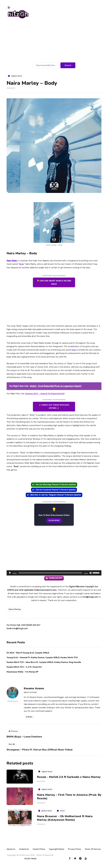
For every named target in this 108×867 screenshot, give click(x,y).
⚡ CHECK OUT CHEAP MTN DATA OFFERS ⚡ (54, 406)
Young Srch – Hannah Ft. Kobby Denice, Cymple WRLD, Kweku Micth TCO (42, 657)
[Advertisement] (54, 42)
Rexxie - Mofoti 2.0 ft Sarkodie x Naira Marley (69, 777)
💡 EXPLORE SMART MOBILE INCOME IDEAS (54, 282)
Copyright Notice (56, 849)
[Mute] (90, 573)
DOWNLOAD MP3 (55, 578)
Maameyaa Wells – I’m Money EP (22, 672)
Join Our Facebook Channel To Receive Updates (55, 490)
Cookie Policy (39, 849)
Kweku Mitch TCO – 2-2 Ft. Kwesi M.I (24, 667)
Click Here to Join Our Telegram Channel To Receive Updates (55, 495)
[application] (54, 573)
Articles (29, 717)
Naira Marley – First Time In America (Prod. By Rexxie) (69, 796)
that (74, 350)
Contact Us (24, 849)
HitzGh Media (30, 858)
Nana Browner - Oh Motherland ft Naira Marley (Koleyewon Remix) (65, 818)
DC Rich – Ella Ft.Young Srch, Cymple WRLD (28, 652)
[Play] (10, 573)
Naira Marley (15, 609)
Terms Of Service (93, 849)
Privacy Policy (74, 849)
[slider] (96, 572)
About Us (11, 849)
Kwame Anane (34, 688)
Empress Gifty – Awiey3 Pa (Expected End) (45, 393)
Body (21, 264)
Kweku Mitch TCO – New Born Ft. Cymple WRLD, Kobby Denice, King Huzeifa (44, 662)
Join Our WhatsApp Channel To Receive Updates (55, 485)
